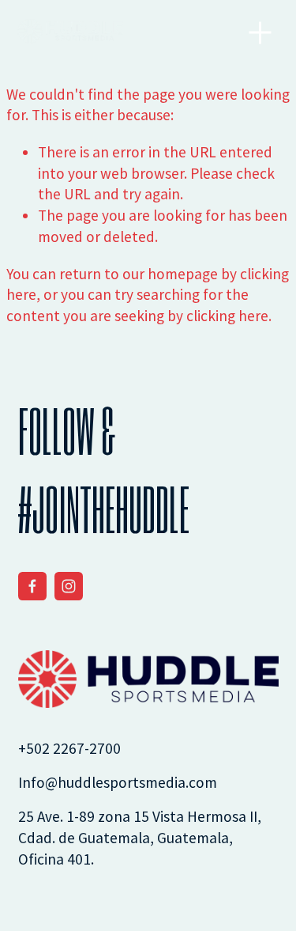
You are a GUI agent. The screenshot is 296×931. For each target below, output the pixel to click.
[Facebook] (32, 586)
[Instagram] (68, 586)
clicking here (227, 315)
